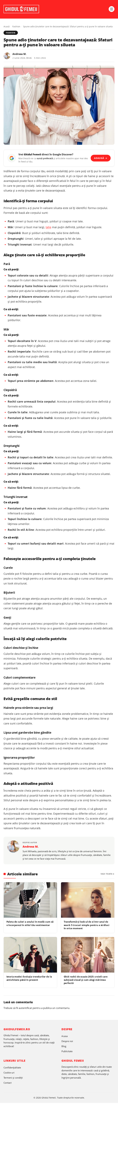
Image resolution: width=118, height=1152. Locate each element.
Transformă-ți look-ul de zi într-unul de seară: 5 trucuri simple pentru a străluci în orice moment (86, 925)
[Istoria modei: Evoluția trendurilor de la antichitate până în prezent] (30, 954)
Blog (63, 1046)
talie (48, 227)
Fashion (16, 26)
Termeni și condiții (13, 1077)
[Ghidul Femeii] (21, 9)
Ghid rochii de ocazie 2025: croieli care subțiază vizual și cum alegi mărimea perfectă (86, 980)
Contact (8, 1082)
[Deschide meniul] (111, 9)
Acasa (64, 1036)
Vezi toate (106, 874)
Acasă (7, 26)
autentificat (25, 1008)
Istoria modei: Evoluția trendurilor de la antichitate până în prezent (29, 978)
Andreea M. (19, 54)
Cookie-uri (9, 1072)
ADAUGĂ (100, 158)
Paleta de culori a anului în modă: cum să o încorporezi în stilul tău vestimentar (29, 923)
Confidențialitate (12, 1067)
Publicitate (67, 1051)
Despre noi (67, 1041)
